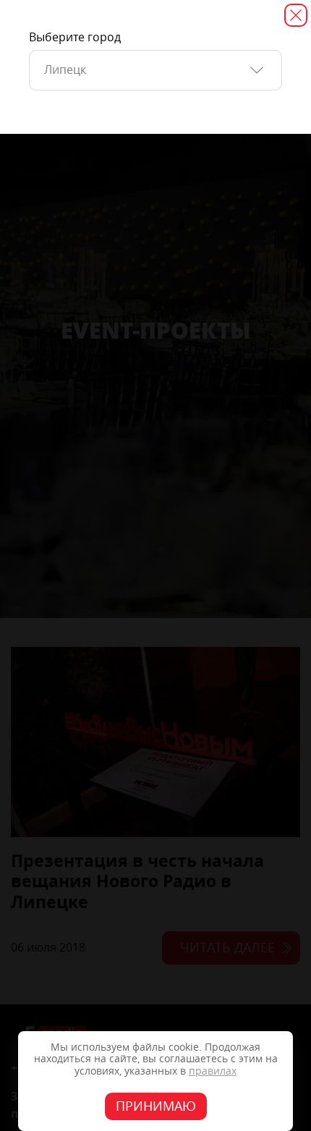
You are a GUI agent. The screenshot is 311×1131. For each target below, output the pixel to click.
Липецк (65, 70)
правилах (213, 1071)
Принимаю (156, 1106)
